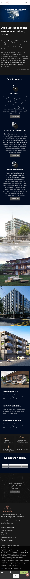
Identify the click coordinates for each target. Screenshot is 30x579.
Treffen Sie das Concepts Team (10, 545)
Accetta (24, 572)
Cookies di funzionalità (17, 568)
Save (16, 576)
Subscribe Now (15, 491)
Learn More (15, 116)
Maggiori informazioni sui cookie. (9, 565)
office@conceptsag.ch (9, 537)
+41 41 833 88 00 (8, 540)
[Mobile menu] (1, 2)
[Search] (26, 2)
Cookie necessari (6, 568)
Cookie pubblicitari (15, 572)
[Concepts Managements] (10, 2)
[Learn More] (15, 87)
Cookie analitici (6, 572)
